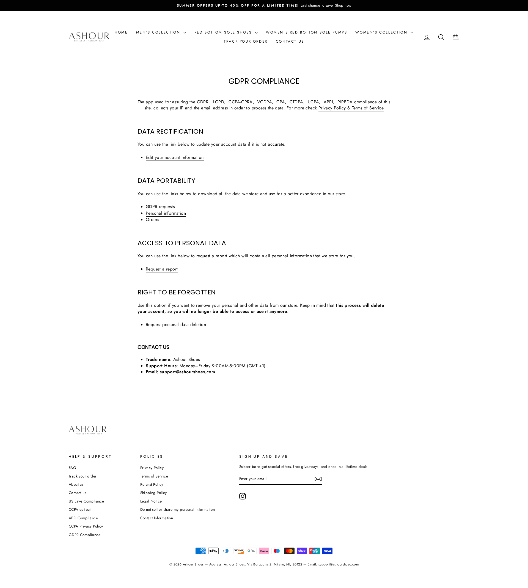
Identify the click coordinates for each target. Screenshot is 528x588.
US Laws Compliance (86, 501)
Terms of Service (154, 476)
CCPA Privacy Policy (86, 526)
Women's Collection (382, 32)
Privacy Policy (152, 467)
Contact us (290, 41)
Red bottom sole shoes (224, 32)
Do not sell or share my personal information (177, 509)
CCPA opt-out (80, 509)
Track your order (246, 41)
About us (76, 484)
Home (121, 32)
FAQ (72, 467)
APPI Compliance (83, 518)
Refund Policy (151, 484)
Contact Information (156, 518)
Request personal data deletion (176, 325)
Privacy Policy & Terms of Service (351, 108)
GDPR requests (160, 207)
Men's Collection (159, 32)
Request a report (162, 269)
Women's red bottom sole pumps (306, 32)
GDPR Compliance (84, 534)
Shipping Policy (153, 492)
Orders (152, 220)
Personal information (166, 213)
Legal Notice (151, 501)
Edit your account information (175, 157)
